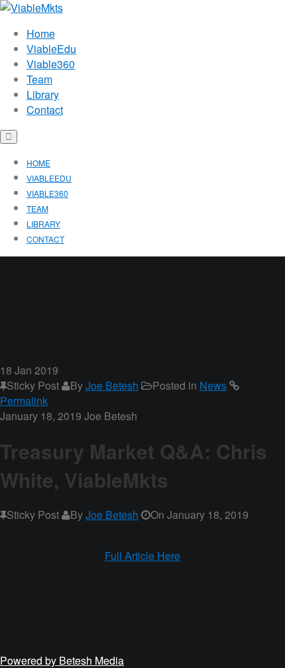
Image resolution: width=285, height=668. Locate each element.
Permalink (24, 400)
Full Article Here (142, 555)
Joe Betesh (112, 385)
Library (43, 94)
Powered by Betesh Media (62, 660)
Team (39, 79)
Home (41, 33)
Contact (45, 109)
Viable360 (51, 64)
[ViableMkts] (31, 7)
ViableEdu (51, 48)
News (213, 385)
